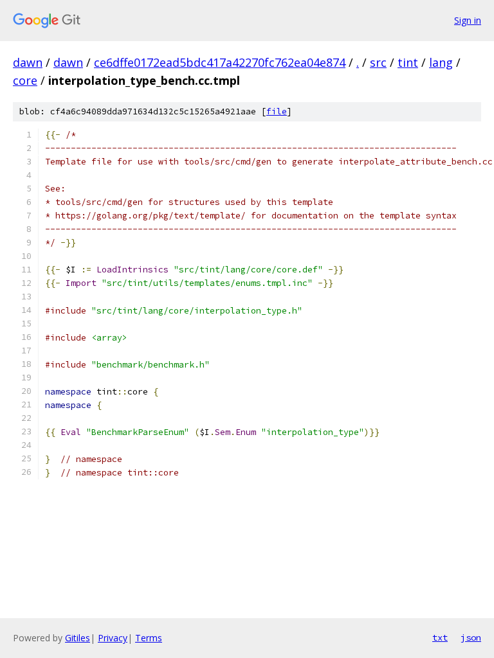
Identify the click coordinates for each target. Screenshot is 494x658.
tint (408, 62)
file (276, 111)
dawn (27, 62)
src (378, 62)
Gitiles (77, 638)
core (25, 80)
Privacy (112, 638)
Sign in (467, 20)
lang (441, 62)
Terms (148, 638)
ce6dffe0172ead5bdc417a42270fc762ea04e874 (219, 62)
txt (440, 637)
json (471, 637)
